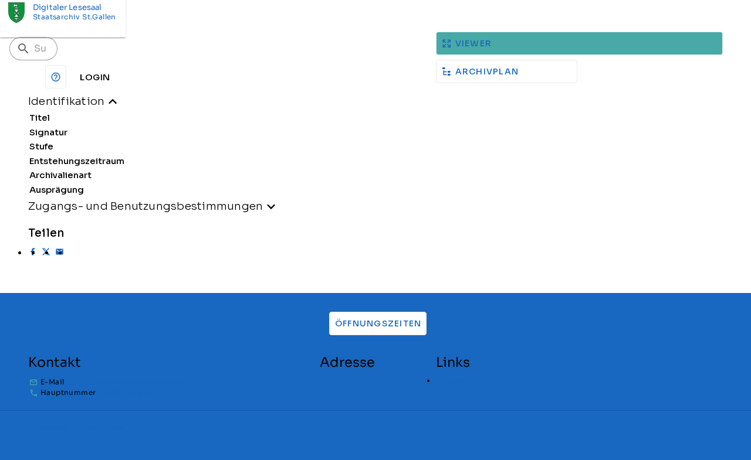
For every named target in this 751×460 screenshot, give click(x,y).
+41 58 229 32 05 (127, 392)
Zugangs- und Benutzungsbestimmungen (145, 206)
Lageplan (453, 380)
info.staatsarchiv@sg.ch (142, 381)
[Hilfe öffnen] (55, 76)
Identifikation (66, 101)
